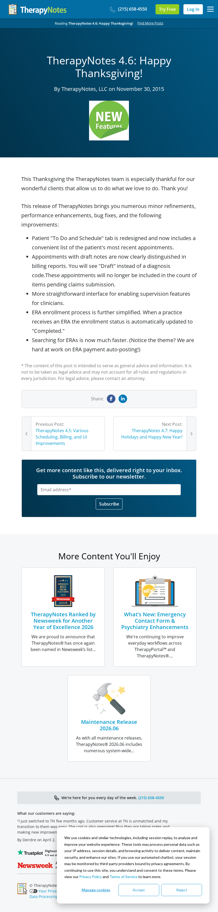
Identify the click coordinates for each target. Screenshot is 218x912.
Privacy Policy (90, 876)
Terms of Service (123, 876)
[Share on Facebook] (111, 399)
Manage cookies (96, 890)
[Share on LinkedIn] (123, 399)
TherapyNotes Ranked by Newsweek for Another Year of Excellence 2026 (63, 621)
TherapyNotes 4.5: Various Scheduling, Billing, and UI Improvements (62, 437)
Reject (181, 890)
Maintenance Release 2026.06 (109, 725)
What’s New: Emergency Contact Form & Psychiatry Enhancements (154, 621)
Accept (139, 890)
